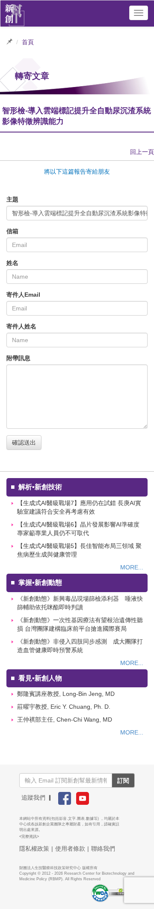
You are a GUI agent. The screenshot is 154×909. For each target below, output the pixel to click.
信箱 (12, 231)
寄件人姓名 (21, 326)
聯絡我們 (103, 848)
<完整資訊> (29, 836)
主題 (12, 199)
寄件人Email (23, 294)
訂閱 (123, 780)
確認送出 (24, 442)
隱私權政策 (34, 848)
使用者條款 (70, 848)
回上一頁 (142, 151)
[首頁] (14, 13)
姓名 (12, 262)
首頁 (28, 42)
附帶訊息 (18, 358)
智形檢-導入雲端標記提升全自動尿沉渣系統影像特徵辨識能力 (80, 213)
